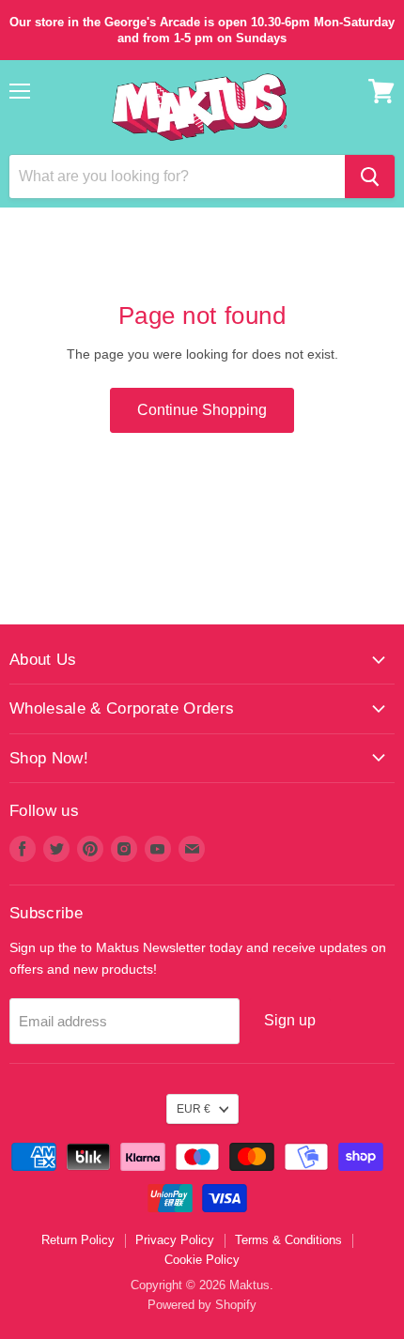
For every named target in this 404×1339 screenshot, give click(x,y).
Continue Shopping (202, 410)
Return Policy (78, 1240)
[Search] (370, 176)
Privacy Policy (174, 1240)
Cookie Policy (202, 1260)
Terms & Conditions (288, 1240)
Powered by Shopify (202, 1305)
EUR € (193, 1109)
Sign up (290, 1020)
